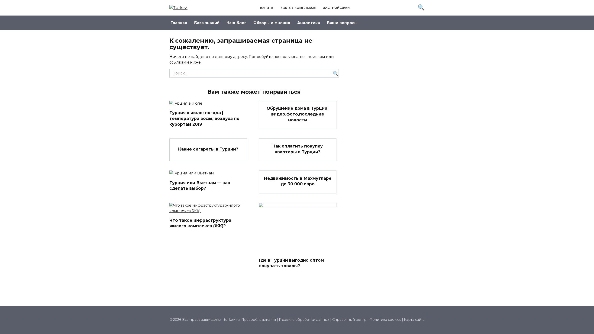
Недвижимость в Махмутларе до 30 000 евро (298, 181)
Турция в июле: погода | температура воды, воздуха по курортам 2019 (204, 118)
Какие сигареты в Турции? (208, 148)
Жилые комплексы (298, 8)
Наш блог (236, 23)
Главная (179, 23)
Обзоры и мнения (271, 23)
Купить (267, 8)
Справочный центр (349, 320)
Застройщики (336, 8)
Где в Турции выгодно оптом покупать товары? (291, 263)
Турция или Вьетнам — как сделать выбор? (199, 185)
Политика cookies (385, 320)
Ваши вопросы (342, 23)
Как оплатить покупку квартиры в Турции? (297, 149)
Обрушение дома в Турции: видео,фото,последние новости (298, 114)
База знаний (207, 23)
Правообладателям (258, 320)
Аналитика (308, 23)
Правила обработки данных (304, 320)
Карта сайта (414, 320)
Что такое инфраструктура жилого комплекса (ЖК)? (200, 223)
